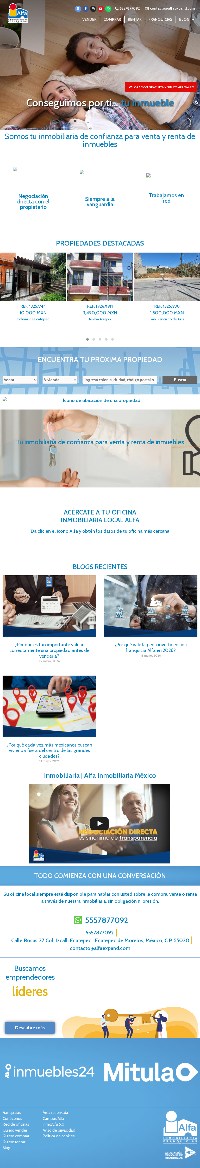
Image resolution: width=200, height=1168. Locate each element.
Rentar (135, 19)
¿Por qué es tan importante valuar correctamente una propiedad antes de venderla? (49, 650)
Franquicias (160, 19)
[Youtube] (101, 9)
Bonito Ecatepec (167, 312)
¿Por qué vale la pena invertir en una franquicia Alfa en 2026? (151, 647)
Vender (89, 19)
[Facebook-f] (86, 9)
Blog (184, 19)
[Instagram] (93, 9)
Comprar (112, 19)
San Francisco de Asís (100, 312)
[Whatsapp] (108, 9)
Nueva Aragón (33, 312)
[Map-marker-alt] (78, 9)
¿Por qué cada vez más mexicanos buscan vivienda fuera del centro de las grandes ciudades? (49, 750)
